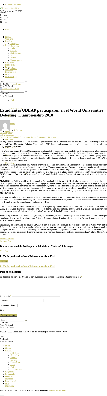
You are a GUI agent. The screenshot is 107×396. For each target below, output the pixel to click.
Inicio (7, 29)
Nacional (9, 139)
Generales (14, 46)
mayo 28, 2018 (6, 132)
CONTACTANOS (13, 4)
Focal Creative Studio (58, 332)
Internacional (10, 72)
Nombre (4, 300)
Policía (13, 100)
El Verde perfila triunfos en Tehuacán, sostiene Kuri (27, 266)
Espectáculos (15, 84)
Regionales (9, 62)
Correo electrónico (8, 305)
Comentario (5, 296)
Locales (8, 41)
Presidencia (10, 65)
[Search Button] (26, 91)
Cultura (13, 51)
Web (2, 310)
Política (13, 68)
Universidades (16, 60)
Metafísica (9, 163)
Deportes (9, 67)
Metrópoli (14, 43)
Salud (12, 55)
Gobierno (9, 39)
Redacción (18, 130)
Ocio (7, 74)
